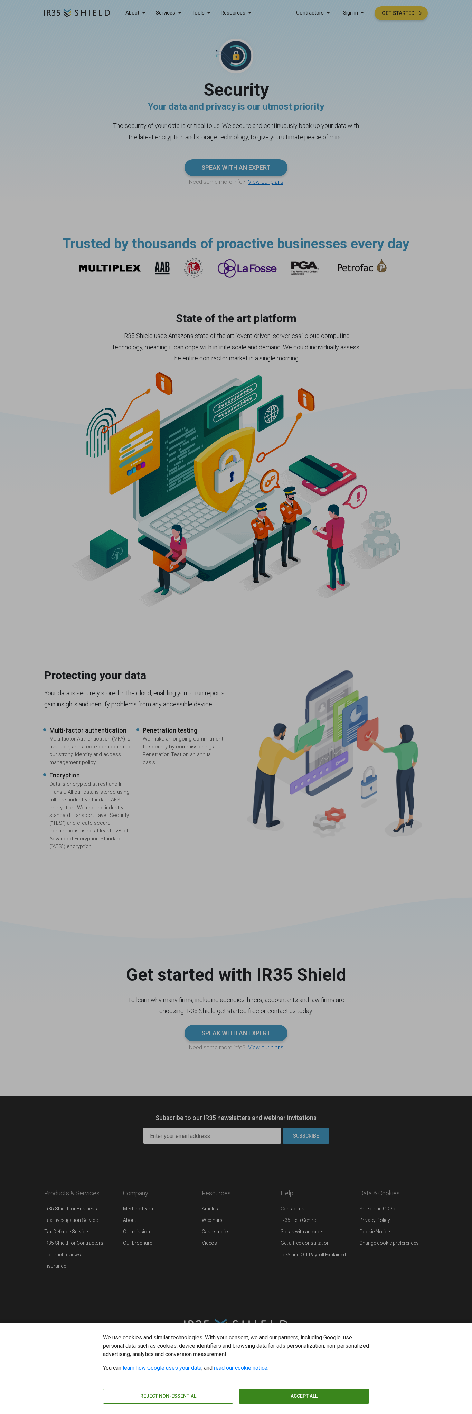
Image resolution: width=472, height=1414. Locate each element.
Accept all (304, 1396)
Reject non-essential (168, 1396)
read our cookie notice (240, 1368)
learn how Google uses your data (162, 1368)
